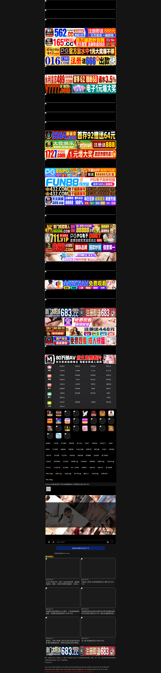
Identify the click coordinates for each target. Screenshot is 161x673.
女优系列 (77, 384)
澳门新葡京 (105, 455)
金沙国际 (65, 467)
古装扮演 (62, 384)
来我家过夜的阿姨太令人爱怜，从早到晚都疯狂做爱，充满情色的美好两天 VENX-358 (63, 612)
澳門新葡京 (57, 461)
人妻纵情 (93, 402)
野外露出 (108, 379)
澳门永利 (79, 443)
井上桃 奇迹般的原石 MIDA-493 (92, 641)
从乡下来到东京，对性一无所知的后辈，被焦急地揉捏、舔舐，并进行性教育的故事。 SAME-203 (63, 584)
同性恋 (108, 397)
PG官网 (56, 443)
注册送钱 (94, 443)
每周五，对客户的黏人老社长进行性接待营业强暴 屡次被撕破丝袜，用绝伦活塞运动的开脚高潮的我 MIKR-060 (63, 643)
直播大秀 (100, 467)
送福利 (111, 443)
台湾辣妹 (62, 375)
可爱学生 (93, 384)
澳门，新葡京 (75, 467)
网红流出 (93, 379)
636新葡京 (84, 461)
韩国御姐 (77, 375)
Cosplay (93, 370)
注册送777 (103, 443)
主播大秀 (48, 455)
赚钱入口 (86, 473)
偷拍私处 (72, 455)
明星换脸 (77, 388)
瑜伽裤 (93, 388)
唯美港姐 (93, 375)
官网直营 (71, 443)
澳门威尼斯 (109, 467)
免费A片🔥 (58, 473)
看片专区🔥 (77, 473)
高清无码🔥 (95, 473)
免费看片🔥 (74, 461)
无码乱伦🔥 (110, 461)
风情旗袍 (62, 388)
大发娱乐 (48, 461)
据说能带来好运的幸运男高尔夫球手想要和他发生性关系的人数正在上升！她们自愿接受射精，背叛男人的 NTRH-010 (98, 613)
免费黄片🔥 (101, 461)
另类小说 (62, 406)
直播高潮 (88, 449)
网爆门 (108, 393)
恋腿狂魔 (108, 384)
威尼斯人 (48, 443)
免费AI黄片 (104, 473)
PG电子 (87, 443)
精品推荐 (62, 366)
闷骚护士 (108, 388)
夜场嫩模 (88, 455)
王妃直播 (56, 455)
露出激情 (77, 393)
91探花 (77, 379)
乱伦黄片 (64, 455)
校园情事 (77, 402)
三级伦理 (62, 370)
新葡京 (48, 449)
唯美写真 (93, 393)
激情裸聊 (92, 461)
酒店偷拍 (111, 449)
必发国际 (96, 455)
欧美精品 (93, 366)
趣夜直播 (80, 455)
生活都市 (62, 402)
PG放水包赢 (79, 449)
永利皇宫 (65, 461)
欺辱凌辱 (62, 379)
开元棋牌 (63, 443)
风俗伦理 (108, 402)
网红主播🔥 (49, 479)
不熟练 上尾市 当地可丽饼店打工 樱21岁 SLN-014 (97, 583)
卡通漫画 (62, 393)
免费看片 (84, 467)
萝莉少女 (108, 366)
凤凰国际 (71, 449)
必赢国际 (63, 449)
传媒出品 (62, 397)
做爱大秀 (92, 467)
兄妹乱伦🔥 (68, 473)
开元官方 (48, 467)
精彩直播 (96, 449)
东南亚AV (108, 375)
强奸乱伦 (77, 366)
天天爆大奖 (57, 467)
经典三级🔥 (49, 473)
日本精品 (77, 370)
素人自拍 (108, 370)
